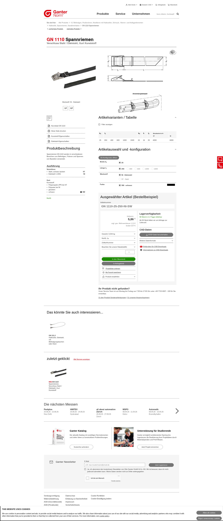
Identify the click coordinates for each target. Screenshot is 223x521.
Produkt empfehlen (112, 277)
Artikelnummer (105, 202)
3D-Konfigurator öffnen (108, 158)
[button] (131, 5)
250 (122, 169)
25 (122, 163)
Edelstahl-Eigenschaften (60, 141)
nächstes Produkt (73, 29)
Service (120, 13)
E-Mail (86, 461)
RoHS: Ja (105, 238)
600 (138, 169)
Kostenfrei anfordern (81, 447)
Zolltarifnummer (107, 243)
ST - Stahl (125, 179)
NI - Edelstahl (126, 175)
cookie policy (104, 516)
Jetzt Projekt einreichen (150, 447)
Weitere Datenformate (147, 241)
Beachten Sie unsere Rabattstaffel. (114, 247)
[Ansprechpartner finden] (220, 159)
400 (130, 169)
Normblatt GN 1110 (58, 126)
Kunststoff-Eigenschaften (60, 136)
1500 (156, 169)
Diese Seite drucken (58, 131)
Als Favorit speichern (113, 272)
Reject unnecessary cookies (209, 518)
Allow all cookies (209, 513)
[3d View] (172, 52)
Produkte (103, 13)
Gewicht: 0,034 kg (108, 234)
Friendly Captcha (115, 480)
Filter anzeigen (107, 124)
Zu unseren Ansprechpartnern (138, 297)
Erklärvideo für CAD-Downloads (154, 246)
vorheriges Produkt (55, 29)
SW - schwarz (126, 185)
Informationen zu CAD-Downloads (155, 250)
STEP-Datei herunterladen (158, 235)
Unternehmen (141, 13)
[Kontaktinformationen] (220, 165)
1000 (147, 169)
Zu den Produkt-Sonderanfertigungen (112, 297)
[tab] (65, 108)
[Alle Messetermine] (177, 410)
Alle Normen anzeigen (82, 359)
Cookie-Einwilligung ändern (101, 499)
